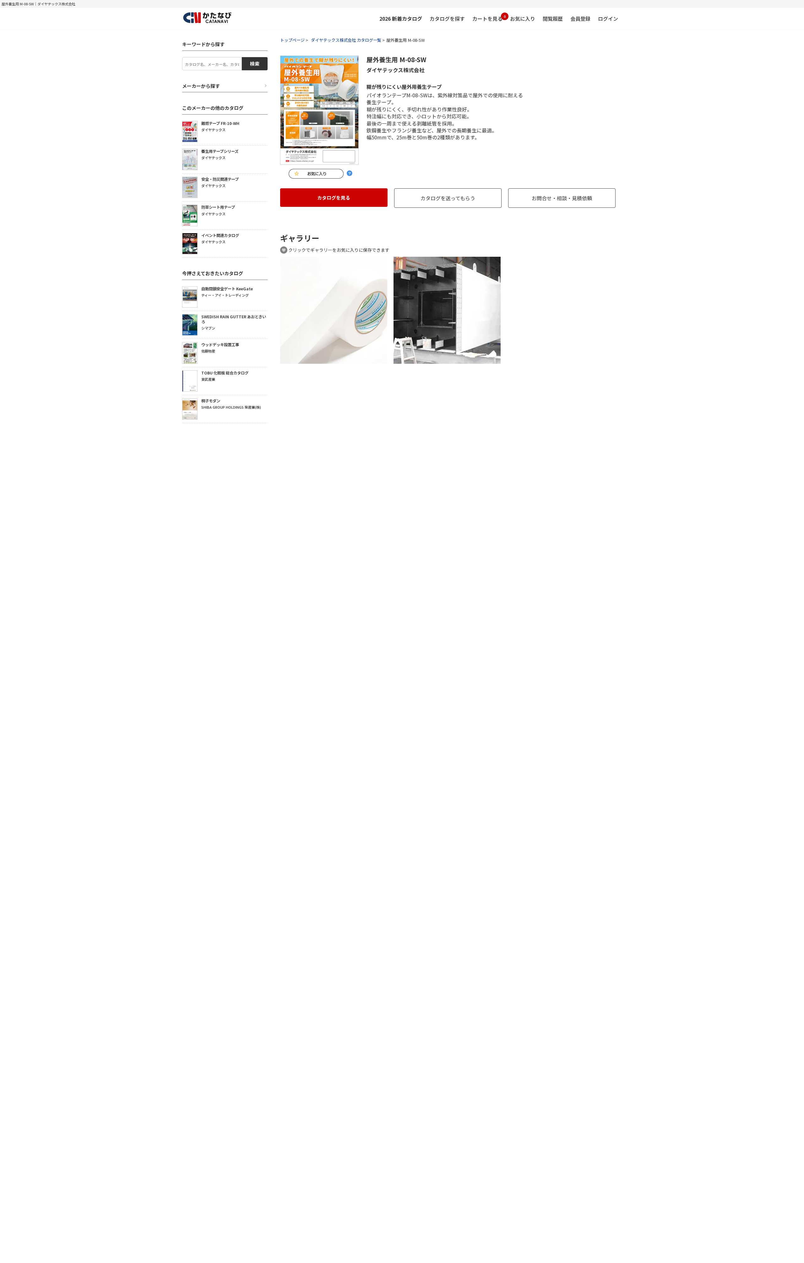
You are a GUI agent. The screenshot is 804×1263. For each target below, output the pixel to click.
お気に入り (522, 18)
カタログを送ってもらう (448, 198)
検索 (254, 63)
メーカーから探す (201, 86)
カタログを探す (447, 18)
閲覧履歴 (553, 18)
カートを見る (487, 18)
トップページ (292, 40)
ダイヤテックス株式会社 (396, 70)
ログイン (608, 18)
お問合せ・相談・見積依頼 (562, 198)
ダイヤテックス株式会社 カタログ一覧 (346, 40)
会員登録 (580, 18)
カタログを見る (333, 197)
